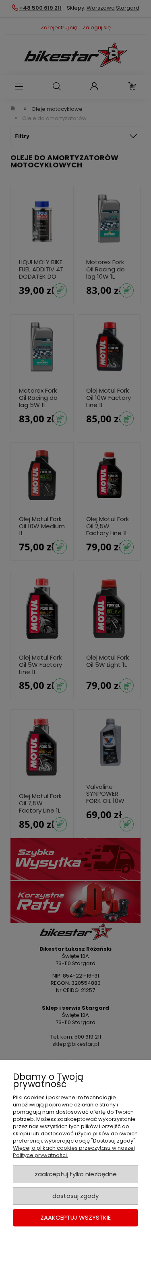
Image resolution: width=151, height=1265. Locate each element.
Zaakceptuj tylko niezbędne (76, 1174)
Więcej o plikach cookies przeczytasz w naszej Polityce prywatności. (74, 1151)
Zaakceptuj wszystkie (75, 1217)
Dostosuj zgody (75, 1196)
